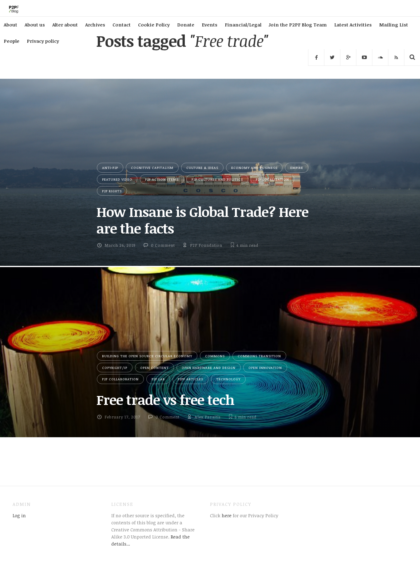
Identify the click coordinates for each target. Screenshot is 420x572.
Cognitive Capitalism (152, 167)
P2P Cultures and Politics (217, 179)
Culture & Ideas (202, 167)
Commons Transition (259, 356)
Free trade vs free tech (165, 399)
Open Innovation (265, 367)
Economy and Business (254, 167)
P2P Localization (272, 179)
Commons (215, 356)
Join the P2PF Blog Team (298, 25)
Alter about (65, 25)
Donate (185, 25)
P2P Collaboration (120, 379)
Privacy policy (43, 41)
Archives (95, 25)
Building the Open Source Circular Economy (147, 356)
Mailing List (393, 25)
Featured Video (117, 179)
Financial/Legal (243, 25)
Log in (19, 515)
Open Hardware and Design (209, 367)
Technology (228, 379)
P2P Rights (112, 191)
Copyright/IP (114, 367)
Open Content (154, 367)
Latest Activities (353, 25)
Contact (122, 25)
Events (209, 25)
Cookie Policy (154, 25)
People (11, 41)
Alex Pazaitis (207, 417)
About (10, 25)
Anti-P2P (110, 167)
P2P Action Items (162, 179)
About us (35, 25)
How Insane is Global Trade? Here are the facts (202, 220)
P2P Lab (158, 379)
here (226, 515)
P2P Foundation (206, 245)
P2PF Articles (190, 379)
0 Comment (163, 245)
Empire (296, 167)
